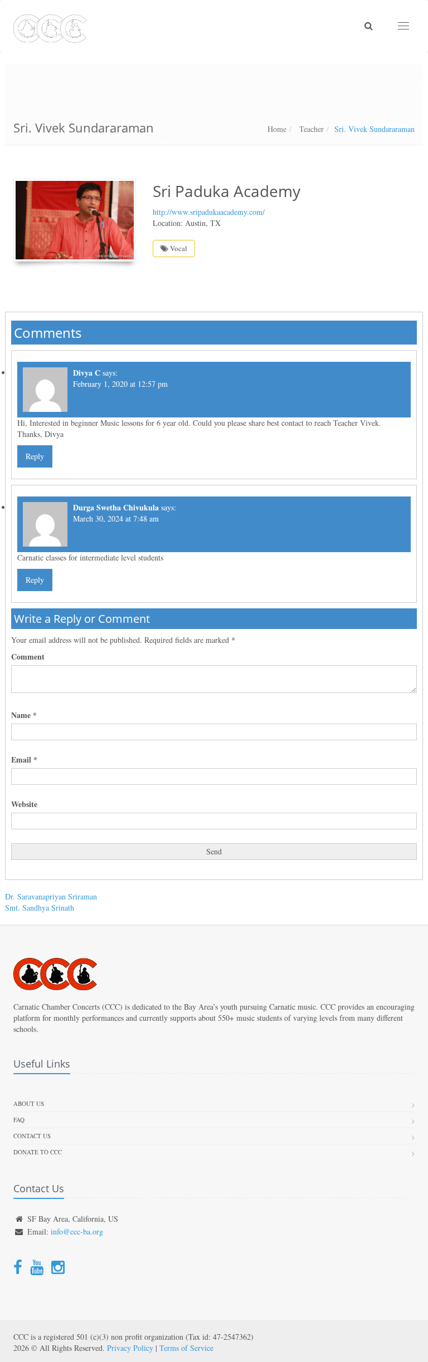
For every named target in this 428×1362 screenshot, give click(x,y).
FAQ (19, 1119)
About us (28, 1103)
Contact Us (32, 1136)
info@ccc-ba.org (77, 1231)
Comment (28, 656)
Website (24, 804)
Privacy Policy (130, 1348)
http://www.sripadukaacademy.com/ (209, 211)
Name (24, 715)
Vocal (177, 248)
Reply (35, 456)
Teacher (310, 129)
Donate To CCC (37, 1152)
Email (24, 759)
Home (277, 129)
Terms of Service (186, 1348)
